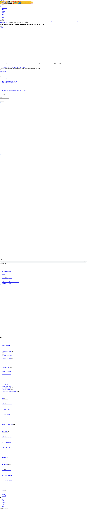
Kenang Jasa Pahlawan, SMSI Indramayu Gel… (7, 437)
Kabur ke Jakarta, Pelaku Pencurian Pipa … (6, 345)
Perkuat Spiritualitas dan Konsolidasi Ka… (6, 452)
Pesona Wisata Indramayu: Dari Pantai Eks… (6, 384)
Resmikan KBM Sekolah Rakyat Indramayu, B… (7, 475)
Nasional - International (9, 344)
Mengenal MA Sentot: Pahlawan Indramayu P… (7, 355)
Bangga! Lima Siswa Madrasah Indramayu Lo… (7, 480)
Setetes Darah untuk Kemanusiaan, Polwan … (7, 281)
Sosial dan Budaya (9, 351)
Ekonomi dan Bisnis (4, 358)
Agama (2, 431)
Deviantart (3, 506)
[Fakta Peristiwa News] (3, 5)
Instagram (3, 503)
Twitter (3, 499)
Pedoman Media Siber (4, 495)
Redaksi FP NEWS (4, 496)
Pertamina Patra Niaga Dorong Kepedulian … (7, 371)
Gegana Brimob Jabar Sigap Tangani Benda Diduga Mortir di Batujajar (9, 82)
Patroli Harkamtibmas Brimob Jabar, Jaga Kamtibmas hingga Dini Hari (9, 66)
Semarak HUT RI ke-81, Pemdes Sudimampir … (7, 442)
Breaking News (3, 274)
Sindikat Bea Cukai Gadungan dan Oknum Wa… (7, 388)
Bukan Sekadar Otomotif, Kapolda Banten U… (7, 414)
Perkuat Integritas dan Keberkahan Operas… (6, 447)
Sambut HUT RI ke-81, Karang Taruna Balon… (7, 278)
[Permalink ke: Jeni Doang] (1, 26)
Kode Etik (3, 493)
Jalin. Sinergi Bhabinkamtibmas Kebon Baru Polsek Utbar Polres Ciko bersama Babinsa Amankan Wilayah (13, 78)
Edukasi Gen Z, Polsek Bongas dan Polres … (6, 470)
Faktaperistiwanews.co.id (3, 71)
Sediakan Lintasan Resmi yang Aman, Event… (7, 404)
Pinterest (3, 500)
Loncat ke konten (2, 0)
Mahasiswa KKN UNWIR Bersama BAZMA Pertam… (8, 485)
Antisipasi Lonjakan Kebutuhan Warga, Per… (7, 348)
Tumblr (3, 501)
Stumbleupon (3, 502)
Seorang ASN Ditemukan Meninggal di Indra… (7, 271)
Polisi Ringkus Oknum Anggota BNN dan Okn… (7, 386)
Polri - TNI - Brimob (4, 367)
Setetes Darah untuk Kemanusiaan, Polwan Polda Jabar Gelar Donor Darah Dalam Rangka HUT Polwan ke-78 (14, 67)
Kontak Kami (3, 494)
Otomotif (3, 398)
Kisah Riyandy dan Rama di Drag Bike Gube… (7, 419)
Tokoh (15, 391)
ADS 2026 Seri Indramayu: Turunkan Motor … (7, 409)
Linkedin (3, 505)
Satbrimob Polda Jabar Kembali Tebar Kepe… (7, 283)
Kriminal (6, 344)
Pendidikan (4, 457)
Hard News (6, 387)
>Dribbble (3, 504)
